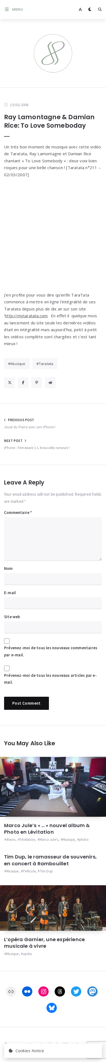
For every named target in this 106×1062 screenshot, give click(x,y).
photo (84, 839)
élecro (10, 839)
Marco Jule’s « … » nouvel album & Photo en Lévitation (47, 828)
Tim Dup (46, 871)
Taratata (46, 363)
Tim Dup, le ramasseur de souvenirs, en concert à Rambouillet (50, 860)
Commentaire (18, 512)
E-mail (10, 592)
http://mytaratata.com (26, 315)
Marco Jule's (48, 839)
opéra (27, 954)
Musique (18, 363)
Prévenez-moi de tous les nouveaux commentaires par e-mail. (50, 651)
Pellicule (29, 871)
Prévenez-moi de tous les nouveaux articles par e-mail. (50, 679)
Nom (8, 568)
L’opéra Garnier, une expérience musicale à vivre (44, 942)
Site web (12, 616)
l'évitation (27, 839)
